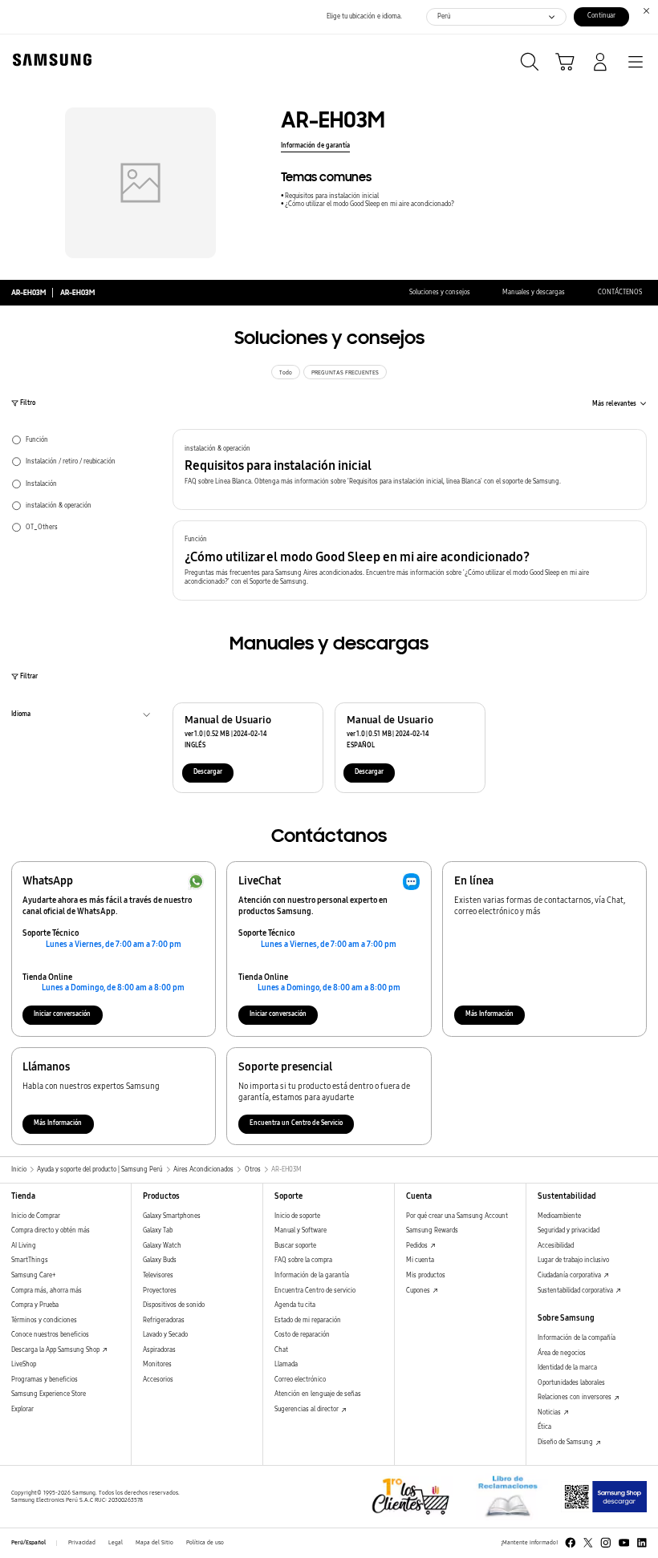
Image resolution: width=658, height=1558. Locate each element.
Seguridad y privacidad (568, 1230)
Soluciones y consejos (439, 292)
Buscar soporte (295, 1245)
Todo (285, 373)
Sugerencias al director (307, 1409)
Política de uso (205, 1543)
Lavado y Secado (165, 1334)
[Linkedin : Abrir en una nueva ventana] (642, 1542)
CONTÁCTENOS (620, 292)
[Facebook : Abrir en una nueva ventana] (570, 1542)
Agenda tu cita (294, 1305)
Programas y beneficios (44, 1379)
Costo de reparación (302, 1334)
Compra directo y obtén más (50, 1230)
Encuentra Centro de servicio (314, 1290)
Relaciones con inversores (575, 1397)
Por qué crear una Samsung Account (457, 1216)
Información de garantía (315, 145)
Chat (281, 1350)
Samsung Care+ (33, 1275)
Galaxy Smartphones (172, 1216)
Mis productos (425, 1275)
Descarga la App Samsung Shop (56, 1350)
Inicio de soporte (297, 1216)
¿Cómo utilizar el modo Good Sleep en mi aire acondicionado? (369, 204)
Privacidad (81, 1543)
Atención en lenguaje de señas (317, 1394)
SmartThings (29, 1260)
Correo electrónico (300, 1379)
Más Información (489, 1014)
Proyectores (160, 1290)
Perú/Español (28, 1543)
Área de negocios (562, 1353)
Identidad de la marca (567, 1367)
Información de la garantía (311, 1275)
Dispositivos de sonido (174, 1305)
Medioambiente (559, 1216)
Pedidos (417, 1245)
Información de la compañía (576, 1337)
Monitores (157, 1364)
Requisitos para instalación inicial (332, 196)
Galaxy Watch (162, 1245)
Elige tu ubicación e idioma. (364, 16)
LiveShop (23, 1364)
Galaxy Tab (158, 1230)
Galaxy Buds (160, 1260)
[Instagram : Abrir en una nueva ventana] (605, 1542)
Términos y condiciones (44, 1320)
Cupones (419, 1290)
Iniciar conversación (62, 1014)
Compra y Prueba (35, 1305)
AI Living (23, 1245)
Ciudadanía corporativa (570, 1275)
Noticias (550, 1412)
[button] (410, 469)
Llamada (286, 1364)
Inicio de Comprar (35, 1216)
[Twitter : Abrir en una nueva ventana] (588, 1542)
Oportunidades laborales (571, 1382)
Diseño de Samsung (566, 1442)
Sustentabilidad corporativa (576, 1290)
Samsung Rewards (432, 1230)
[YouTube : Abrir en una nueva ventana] (624, 1542)
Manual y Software (300, 1230)
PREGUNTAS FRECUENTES (345, 373)
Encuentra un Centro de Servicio (296, 1123)
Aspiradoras (159, 1350)
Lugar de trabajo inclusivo (573, 1260)
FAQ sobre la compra (303, 1260)
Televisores (158, 1275)
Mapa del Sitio (154, 1543)
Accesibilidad (556, 1245)
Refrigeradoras (164, 1320)
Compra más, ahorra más (46, 1290)
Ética (544, 1427)
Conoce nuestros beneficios (50, 1334)
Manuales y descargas (533, 292)
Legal (115, 1543)
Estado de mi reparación (307, 1320)
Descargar (207, 771)
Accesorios (158, 1379)
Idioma (20, 716)
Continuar (601, 15)
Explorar (22, 1409)
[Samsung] (48, 59)
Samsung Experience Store (48, 1394)
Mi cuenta (420, 1260)
